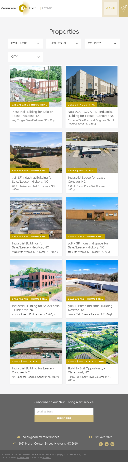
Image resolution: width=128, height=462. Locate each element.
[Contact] (123, 8)
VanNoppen (23, 458)
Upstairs (46, 458)
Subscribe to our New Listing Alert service (64, 402)
